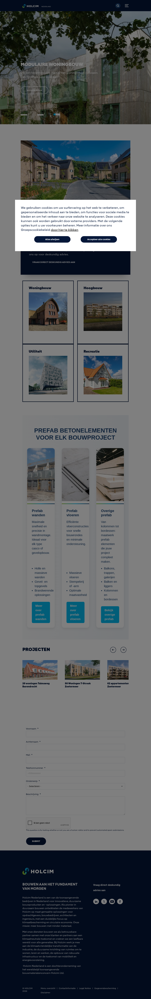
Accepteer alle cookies (98, 239)
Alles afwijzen (52, 239)
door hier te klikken (64, 230)
